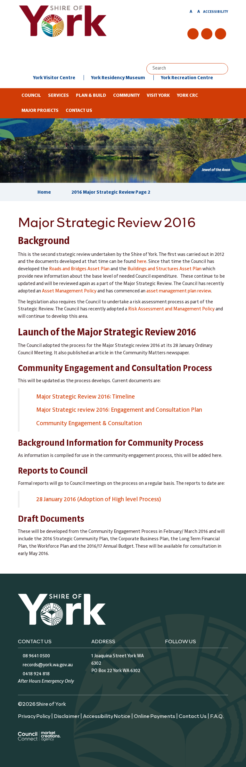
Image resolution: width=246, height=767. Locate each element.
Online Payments (154, 715)
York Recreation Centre (187, 77)
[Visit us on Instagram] (206, 33)
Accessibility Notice (106, 715)
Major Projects (40, 110)
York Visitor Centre (54, 77)
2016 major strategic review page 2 (110, 192)
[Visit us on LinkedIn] (220, 33)
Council (31, 95)
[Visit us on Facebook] (193, 33)
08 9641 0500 (36, 656)
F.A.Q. (217, 715)
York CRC (187, 95)
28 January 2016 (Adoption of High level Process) (98, 499)
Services (58, 95)
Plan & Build (91, 95)
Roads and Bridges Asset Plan (79, 269)
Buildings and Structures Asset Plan (164, 269)
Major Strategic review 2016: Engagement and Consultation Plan (119, 410)
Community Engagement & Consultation (89, 423)
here (141, 261)
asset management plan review (178, 291)
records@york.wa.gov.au (48, 665)
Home (44, 192)
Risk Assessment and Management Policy (171, 309)
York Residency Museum (118, 77)
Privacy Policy (34, 715)
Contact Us (79, 110)
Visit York (158, 95)
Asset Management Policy (69, 291)
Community (126, 95)
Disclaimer (66, 715)
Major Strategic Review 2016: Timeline (85, 397)
